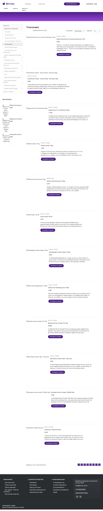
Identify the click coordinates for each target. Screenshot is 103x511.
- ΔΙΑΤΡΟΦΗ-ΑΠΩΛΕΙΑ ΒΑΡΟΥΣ (12, 81)
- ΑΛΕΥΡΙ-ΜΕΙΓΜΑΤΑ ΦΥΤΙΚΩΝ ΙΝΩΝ (12, 56)
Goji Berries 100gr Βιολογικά (52, 429)
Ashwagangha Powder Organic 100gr (59, 252)
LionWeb (12, 505)
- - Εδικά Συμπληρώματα (10, 47)
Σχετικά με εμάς (9, 482)
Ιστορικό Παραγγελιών (59, 485)
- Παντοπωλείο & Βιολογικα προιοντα (12, 64)
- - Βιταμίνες (7, 32)
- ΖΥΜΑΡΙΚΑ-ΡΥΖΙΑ (12, 60)
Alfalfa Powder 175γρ (47, 145)
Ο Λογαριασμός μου (58, 482)
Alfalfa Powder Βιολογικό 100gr (56, 181)
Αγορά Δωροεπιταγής (36, 492)
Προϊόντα (12, 25)
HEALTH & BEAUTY (12, 91)
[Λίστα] (30, 30)
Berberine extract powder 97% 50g (58, 323)
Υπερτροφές (76, 25)
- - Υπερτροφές (7, 44)
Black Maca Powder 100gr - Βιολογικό (61, 358)
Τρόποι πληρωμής (10, 487)
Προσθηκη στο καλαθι (12, 114)
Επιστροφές (33, 485)
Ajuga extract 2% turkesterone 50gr (58, 110)
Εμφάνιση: (89, 30)
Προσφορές (33, 482)
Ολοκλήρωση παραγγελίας (61, 490)
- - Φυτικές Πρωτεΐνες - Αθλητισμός (10, 51)
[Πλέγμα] (27, 30)
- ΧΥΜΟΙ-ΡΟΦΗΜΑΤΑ (12, 71)
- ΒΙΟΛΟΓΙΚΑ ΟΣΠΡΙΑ (9, 85)
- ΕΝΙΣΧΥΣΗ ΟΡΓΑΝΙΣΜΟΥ (12, 28)
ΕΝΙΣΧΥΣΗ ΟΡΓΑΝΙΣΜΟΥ (64, 25)
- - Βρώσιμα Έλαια (8, 35)
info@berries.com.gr (81, 485)
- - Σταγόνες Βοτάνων (9, 38)
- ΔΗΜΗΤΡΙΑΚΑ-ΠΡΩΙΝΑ (12, 88)
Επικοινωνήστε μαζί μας (12, 494)
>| (99, 464)
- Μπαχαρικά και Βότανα (12, 68)
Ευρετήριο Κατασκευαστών (38, 490)
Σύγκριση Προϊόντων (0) (40, 30)
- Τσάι (12, 74)
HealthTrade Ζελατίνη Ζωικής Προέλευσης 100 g (71, 39)
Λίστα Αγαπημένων (58, 487)
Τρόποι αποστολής (10, 485)
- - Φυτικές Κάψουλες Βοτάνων (12, 41)
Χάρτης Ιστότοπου (35, 487)
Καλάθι (55, 492)
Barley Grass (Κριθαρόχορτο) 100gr (58, 287)
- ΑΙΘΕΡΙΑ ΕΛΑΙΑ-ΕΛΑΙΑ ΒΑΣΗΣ (12, 78)
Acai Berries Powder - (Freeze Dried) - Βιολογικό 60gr (43, 78)
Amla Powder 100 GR (46, 216)
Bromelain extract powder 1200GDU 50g (62, 392)
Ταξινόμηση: (69, 30)
